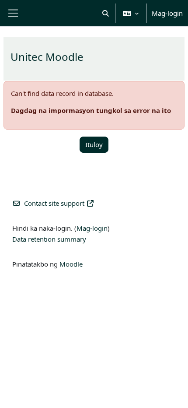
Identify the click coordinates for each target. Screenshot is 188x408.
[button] (106, 13)
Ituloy (94, 144)
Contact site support (54, 203)
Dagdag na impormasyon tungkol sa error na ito (91, 110)
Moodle (71, 264)
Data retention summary (49, 239)
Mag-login (167, 13)
